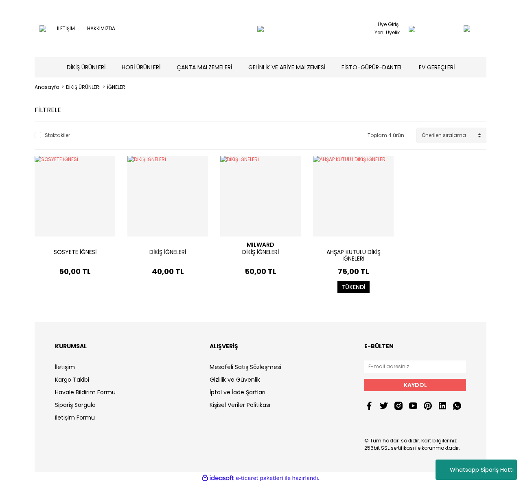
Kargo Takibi (72, 380)
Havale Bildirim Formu (85, 392)
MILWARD (260, 245)
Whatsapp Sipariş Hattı (482, 470)
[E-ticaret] (259, 478)
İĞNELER (116, 87)
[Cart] (450, 28)
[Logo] (260, 28)
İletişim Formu (75, 417)
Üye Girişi (389, 24)
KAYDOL (415, 385)
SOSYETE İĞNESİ (75, 252)
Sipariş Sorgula (75, 405)
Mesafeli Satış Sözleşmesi (245, 367)
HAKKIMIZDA (101, 28)
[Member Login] (412, 28)
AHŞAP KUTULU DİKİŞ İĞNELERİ (353, 255)
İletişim (65, 367)
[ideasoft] (217, 478)
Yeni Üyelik (387, 32)
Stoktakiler (57, 135)
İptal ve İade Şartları (237, 392)
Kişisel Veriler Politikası (240, 405)
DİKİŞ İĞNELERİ (167, 252)
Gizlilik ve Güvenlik (235, 380)
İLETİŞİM (66, 28)
